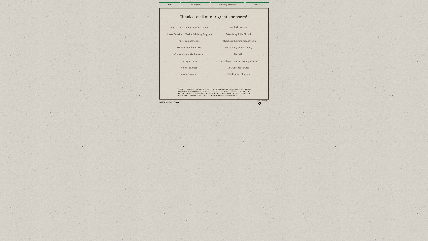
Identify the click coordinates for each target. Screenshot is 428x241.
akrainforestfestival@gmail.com (226, 95)
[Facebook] (259, 103)
